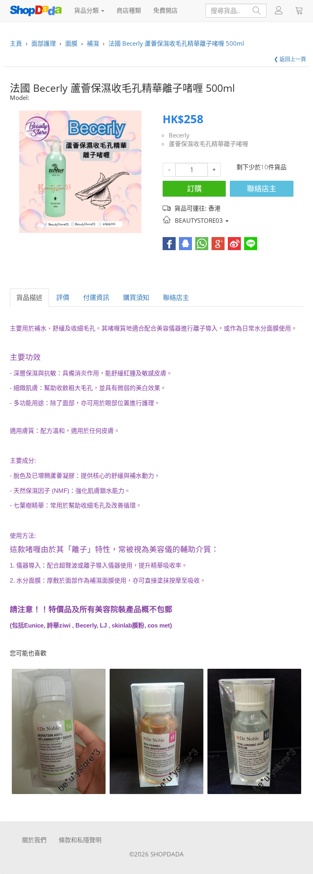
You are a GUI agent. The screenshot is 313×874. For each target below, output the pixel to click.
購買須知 (136, 297)
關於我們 (34, 840)
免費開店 (165, 10)
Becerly (179, 135)
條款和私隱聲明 (80, 840)
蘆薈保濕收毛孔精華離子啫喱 (208, 144)
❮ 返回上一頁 (290, 58)
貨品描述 (29, 297)
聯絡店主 (261, 188)
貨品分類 (87, 10)
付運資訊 (96, 297)
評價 (62, 297)
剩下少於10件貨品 (261, 167)
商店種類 (129, 10)
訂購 (194, 188)
